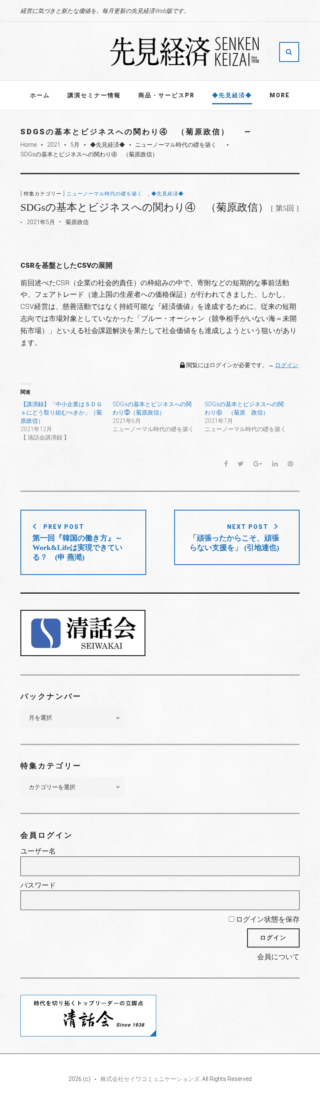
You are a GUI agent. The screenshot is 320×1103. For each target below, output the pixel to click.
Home (28, 144)
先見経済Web (185, 51)
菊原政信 (77, 222)
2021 (53, 144)
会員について (278, 956)
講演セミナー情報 (94, 95)
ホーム (40, 95)
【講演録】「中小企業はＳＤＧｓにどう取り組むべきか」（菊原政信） (61, 412)
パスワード (38, 885)
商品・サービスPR (166, 95)
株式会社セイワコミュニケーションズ (150, 1079)
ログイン (286, 365)
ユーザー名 (38, 851)
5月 (75, 144)
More (280, 95)
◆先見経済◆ (232, 95)
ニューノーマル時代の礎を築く (178, 144)
